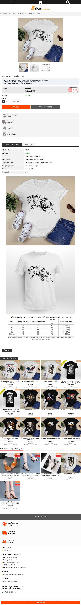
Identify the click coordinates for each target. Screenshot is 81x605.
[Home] (40, 8)
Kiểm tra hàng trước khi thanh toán (35, 159)
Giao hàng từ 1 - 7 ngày (31, 166)
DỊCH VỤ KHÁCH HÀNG (11, 554)
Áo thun (13, 13)
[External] (10, 374)
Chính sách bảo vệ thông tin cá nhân (14, 567)
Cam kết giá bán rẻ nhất (10, 562)
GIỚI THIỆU (6, 548)
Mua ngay (16, 107)
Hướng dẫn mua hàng (10, 557)
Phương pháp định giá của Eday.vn (14, 574)
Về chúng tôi (7, 550)
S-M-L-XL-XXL (29, 169)
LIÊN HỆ (5, 578)
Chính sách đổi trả (9, 565)
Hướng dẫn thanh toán (10, 560)
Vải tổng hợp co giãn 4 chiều (33, 156)
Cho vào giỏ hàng (45, 107)
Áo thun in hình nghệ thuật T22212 (29, 13)
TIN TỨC (5, 571)
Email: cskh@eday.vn (10, 581)
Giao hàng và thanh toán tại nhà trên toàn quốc (38, 162)
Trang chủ (5, 13)
